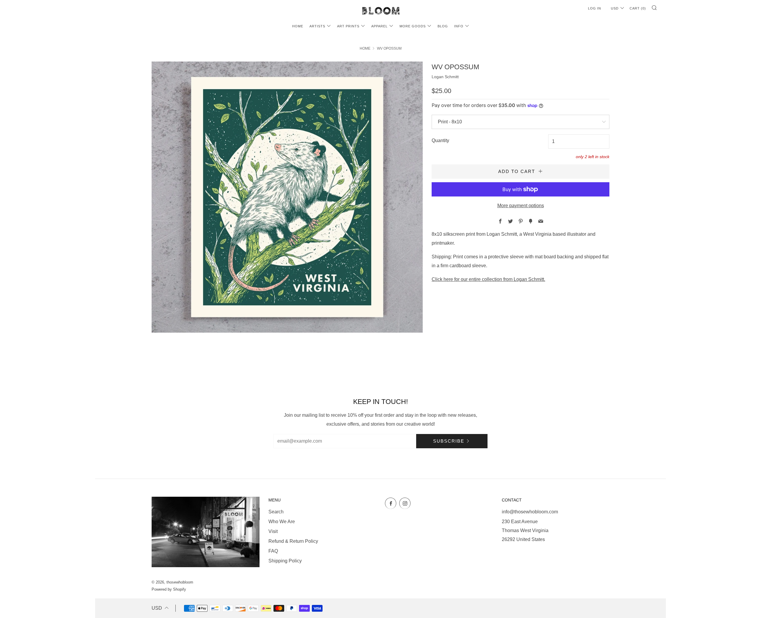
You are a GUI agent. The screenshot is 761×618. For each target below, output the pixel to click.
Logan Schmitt (445, 76)
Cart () (638, 8)
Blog (443, 26)
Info (458, 26)
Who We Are (281, 521)
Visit (273, 531)
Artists (317, 26)
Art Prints (348, 26)
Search (276, 511)
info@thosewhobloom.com (530, 511)
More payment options (520, 205)
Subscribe (448, 441)
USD (615, 8)
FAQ (273, 550)
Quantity (440, 140)
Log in (594, 8)
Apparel (379, 26)
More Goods (413, 26)
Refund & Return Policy (293, 541)
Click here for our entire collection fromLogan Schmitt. (488, 279)
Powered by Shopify (169, 589)
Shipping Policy (285, 560)
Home (297, 26)
